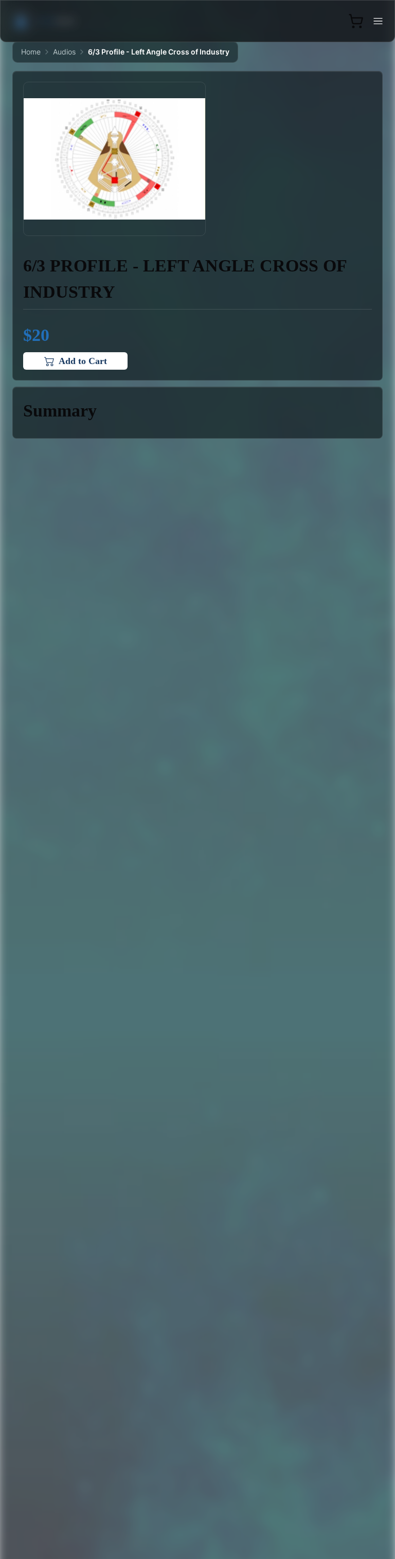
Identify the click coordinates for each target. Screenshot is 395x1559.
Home (31, 51)
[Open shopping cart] (356, 21)
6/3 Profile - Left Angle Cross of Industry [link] (158, 51)
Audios (64, 51)
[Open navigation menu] (378, 21)
